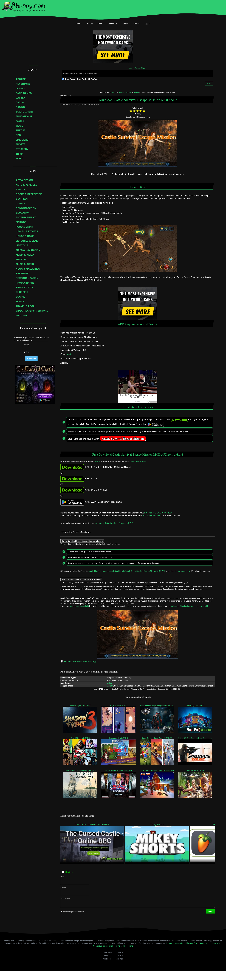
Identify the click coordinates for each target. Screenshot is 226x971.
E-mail (63, 887)
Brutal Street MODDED (80, 738)
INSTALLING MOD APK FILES (158, 512)
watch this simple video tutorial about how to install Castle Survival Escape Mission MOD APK (126, 571)
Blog (100, 23)
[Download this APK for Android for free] (72, 466)
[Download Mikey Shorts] (157, 843)
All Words (83, 79)
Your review (65, 898)
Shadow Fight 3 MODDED (80, 705)
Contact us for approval (103, 945)
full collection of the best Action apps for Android (188, 606)
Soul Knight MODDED (195, 705)
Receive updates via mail (73, 911)
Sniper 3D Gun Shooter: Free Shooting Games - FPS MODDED (195, 738)
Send (210, 911)
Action (70, 354)
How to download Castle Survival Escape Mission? (82, 541)
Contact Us (112, 23)
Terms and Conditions (124, 945)
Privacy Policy (193, 943)
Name (62, 877)
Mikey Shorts (157, 824)
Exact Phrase (70, 79)
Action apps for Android (79, 606)
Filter (209, 83)
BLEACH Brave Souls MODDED (118, 770)
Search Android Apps (137, 68)
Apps (147, 23)
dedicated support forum (176, 943)
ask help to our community (179, 571)
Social (125, 23)
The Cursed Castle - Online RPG (92, 824)
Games (137, 23)
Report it (97, 461)
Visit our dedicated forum (138, 461)
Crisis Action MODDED (195, 770)
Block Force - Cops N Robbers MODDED (157, 770)
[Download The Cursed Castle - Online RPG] (92, 843)
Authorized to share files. (210, 943)
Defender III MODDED (118, 738)
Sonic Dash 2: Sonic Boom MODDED (157, 738)
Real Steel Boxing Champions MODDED (156, 705)
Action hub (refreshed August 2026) (114, 523)
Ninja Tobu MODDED (118, 705)
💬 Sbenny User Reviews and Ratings (78, 661)
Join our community (151, 515)
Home (79, 23)
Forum (90, 23)
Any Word (94, 79)
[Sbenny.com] (23, 5)
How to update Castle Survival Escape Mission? (81, 579)
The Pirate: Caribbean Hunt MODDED (80, 770)
